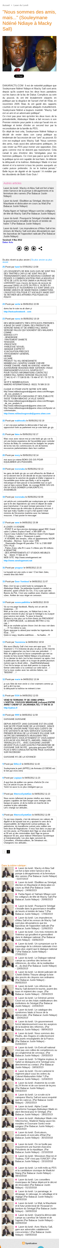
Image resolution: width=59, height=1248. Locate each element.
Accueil (6, 5)
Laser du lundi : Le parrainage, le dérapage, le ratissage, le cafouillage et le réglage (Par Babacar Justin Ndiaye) (36, 1194)
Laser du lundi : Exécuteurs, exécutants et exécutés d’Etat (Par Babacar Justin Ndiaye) (33, 1135)
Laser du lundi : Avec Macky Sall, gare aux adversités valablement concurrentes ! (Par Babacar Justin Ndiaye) (34, 1230)
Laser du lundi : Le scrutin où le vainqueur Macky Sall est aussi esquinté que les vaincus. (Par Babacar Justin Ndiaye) (36, 1098)
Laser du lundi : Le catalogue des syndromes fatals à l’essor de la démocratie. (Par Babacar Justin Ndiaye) (36, 1012)
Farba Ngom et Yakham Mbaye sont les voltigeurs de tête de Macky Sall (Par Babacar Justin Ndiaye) (29, 212)
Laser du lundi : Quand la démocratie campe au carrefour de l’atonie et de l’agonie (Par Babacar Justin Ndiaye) (35, 1218)
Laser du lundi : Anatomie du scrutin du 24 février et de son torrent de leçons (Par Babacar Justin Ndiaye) (35, 1085)
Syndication (31, 1243)
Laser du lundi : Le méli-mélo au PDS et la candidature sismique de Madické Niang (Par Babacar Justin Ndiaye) (35, 1170)
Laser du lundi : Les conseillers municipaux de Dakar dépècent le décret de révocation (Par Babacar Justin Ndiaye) (36, 1183)
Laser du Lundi (21, 5)
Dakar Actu (8, 242)
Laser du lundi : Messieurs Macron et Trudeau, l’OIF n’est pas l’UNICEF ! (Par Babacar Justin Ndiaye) (35, 1159)
